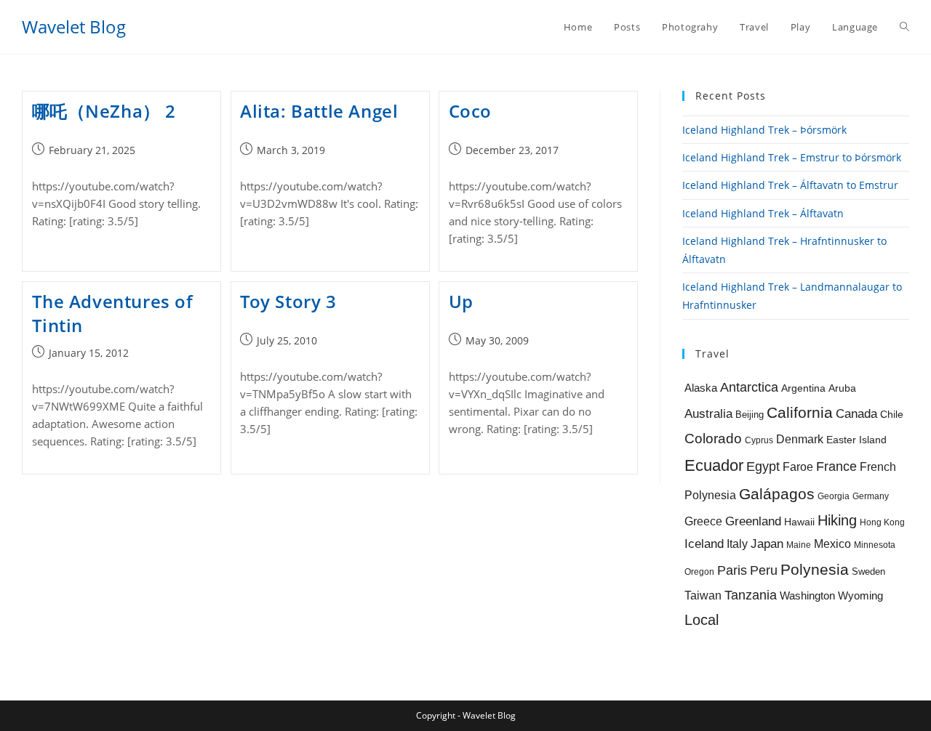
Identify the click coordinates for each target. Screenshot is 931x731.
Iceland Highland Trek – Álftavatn (763, 213)
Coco (470, 111)
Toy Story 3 (288, 301)
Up (461, 301)
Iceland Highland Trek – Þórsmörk (764, 130)
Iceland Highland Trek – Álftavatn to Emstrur (790, 185)
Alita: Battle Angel (319, 111)
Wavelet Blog (74, 27)
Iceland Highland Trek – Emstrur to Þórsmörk (791, 157)
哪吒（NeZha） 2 (104, 111)
